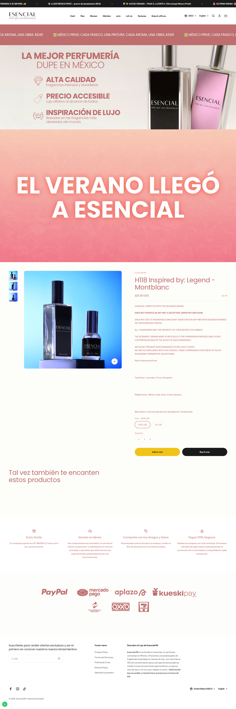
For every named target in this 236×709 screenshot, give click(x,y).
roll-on (129, 16)
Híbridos (107, 16)
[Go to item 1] (13, 275)
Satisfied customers (104, 672)
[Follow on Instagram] (17, 689)
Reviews (142, 16)
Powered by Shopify (35, 699)
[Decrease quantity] (139, 439)
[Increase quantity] (150, 439)
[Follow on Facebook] (10, 689)
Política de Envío (102, 662)
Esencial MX (140, 272)
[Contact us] (4, 704)
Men (83, 16)
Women (93, 16)
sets (118, 16)
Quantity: (139, 433)
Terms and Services (104, 657)
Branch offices (159, 16)
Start (72, 16)
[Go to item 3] (13, 297)
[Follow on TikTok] (24, 689)
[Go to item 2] (13, 286)
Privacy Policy (101, 652)
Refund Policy (101, 667)
